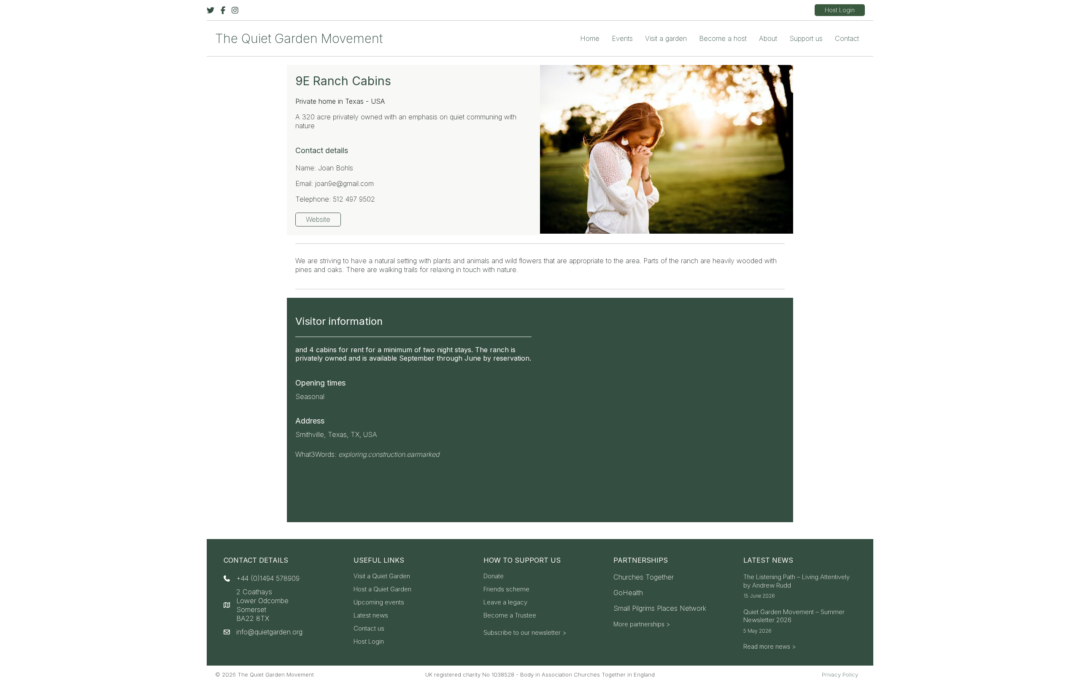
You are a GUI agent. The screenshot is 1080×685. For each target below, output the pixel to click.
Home (589, 38)
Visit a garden (666, 38)
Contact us (369, 628)
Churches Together (643, 577)
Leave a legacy (505, 602)
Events (622, 38)
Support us (806, 38)
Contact (847, 38)
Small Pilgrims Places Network (659, 608)
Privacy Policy (840, 674)
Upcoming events (379, 602)
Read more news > (769, 646)
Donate (493, 576)
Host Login (369, 641)
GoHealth (628, 592)
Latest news (371, 615)
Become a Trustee (509, 615)
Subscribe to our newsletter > (524, 632)
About (768, 38)
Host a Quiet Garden (382, 589)
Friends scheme (506, 589)
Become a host (723, 38)
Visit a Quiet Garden (382, 576)
